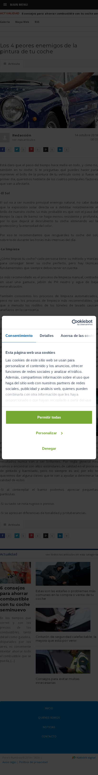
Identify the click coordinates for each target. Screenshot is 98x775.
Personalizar (46, 433)
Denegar (49, 448)
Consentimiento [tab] (19, 336)
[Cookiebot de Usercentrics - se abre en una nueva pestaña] (72, 322)
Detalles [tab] (47, 336)
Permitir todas (49, 417)
